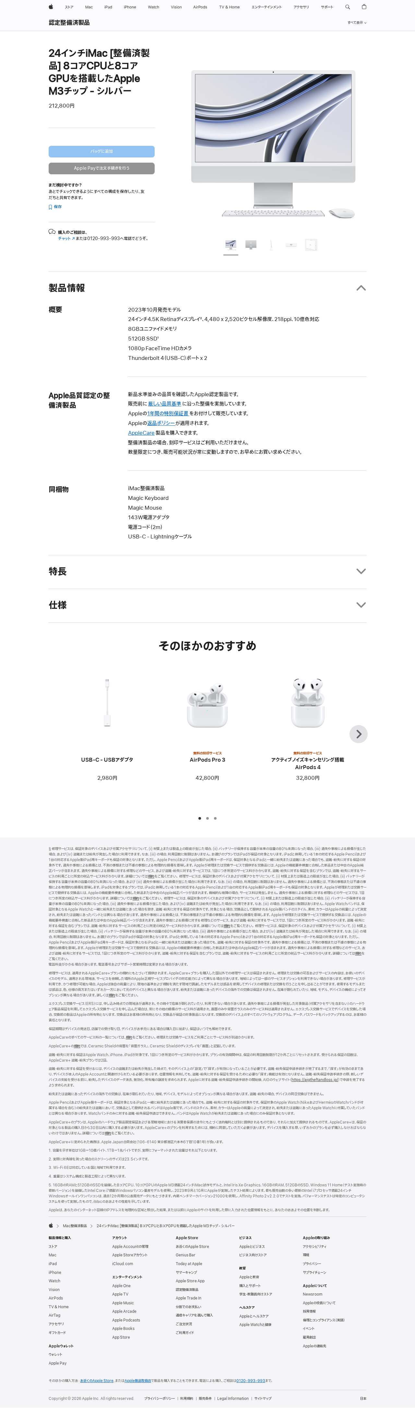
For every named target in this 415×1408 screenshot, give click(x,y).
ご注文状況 (184, 1324)
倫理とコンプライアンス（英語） (324, 1320)
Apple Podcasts (126, 1320)
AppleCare (141, 433)
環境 (306, 1255)
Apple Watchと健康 (255, 1324)
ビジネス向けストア (253, 1255)
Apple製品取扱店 (137, 1381)
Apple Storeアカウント (130, 1255)
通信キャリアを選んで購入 (194, 1315)
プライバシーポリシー (159, 1398)
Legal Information (233, 1398)
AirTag (54, 1315)
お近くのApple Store (192, 1246)
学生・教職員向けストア (255, 1294)
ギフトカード (57, 1333)
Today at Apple (189, 1264)
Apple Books (123, 1328)
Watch (54, 1281)
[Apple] (51, 1225)
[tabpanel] (273, 140)
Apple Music (123, 1303)
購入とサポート (250, 1286)
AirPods (56, 1298)
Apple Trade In (188, 1298)
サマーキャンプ (186, 1272)
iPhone (55, 1272)
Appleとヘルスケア (253, 1316)
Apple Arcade (124, 1311)
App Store (121, 1337)
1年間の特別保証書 (168, 413)
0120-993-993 (250, 1381)
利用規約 (186, 1398)
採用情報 (309, 1311)
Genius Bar (186, 1255)
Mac (52, 1255)
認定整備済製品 (69, 23)
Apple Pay (58, 1363)
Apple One (121, 1286)
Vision (54, 1289)
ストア (53, 1246)
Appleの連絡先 (314, 1346)
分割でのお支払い (188, 1307)
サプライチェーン (314, 1272)
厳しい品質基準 (164, 404)
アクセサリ (56, 1324)
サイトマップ (262, 1398)
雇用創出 (309, 1337)
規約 (151, 876)
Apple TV (120, 1294)
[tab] (230, 246)
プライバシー (312, 1264)
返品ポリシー (161, 423)
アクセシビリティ (314, 1246)
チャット (66, 238)
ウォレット (55, 1354)
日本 (363, 1398)
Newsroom (312, 1294)
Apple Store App (190, 1281)
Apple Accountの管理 (130, 1246)
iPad (53, 1264)
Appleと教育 (249, 1277)
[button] (348, 7)
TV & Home (59, 1307)
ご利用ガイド (185, 1333)
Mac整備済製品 (75, 1226)
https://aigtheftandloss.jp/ (314, 1080)
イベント (308, 1328)
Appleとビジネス (252, 1246)
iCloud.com (122, 1264)
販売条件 (205, 1398)
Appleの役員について (319, 1303)
